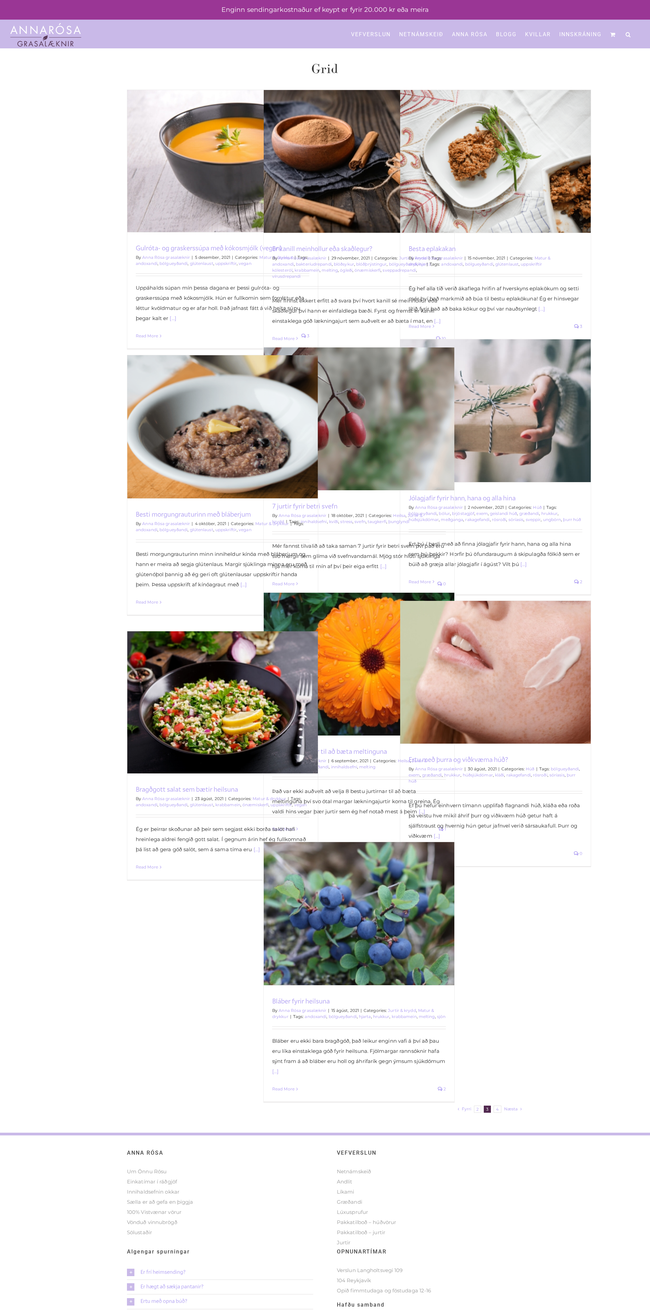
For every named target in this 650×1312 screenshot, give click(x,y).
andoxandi (146, 263)
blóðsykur (344, 264)
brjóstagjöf (463, 513)
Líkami (345, 1192)
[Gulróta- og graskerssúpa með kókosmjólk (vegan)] (222, 161)
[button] (628, 34)
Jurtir (344, 1242)
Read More (147, 335)
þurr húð (572, 519)
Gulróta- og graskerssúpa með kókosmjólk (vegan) (209, 247)
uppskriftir (226, 263)
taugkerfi (377, 521)
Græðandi (349, 1202)
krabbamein (307, 270)
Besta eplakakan (432, 248)
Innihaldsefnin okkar (153, 1192)
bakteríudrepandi (314, 264)
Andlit (344, 1181)
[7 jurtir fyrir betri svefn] (359, 418)
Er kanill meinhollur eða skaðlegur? (322, 248)
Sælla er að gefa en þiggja (160, 1202)
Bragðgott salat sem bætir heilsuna (187, 789)
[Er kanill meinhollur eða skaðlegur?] (359, 161)
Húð (537, 507)
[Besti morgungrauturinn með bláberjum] (222, 427)
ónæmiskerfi (367, 270)
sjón (441, 1016)
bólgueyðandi (173, 263)
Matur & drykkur (272, 523)
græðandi (529, 513)
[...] (172, 318)
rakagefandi (477, 519)
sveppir (533, 519)
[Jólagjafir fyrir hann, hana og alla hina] (495, 410)
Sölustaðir (139, 1232)
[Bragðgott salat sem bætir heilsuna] (222, 702)
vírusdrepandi (286, 276)
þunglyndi (398, 521)
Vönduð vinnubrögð (152, 1222)
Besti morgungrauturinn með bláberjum (193, 514)
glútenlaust (201, 263)
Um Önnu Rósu (147, 1171)
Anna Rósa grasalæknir (166, 257)
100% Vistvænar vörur (154, 1212)
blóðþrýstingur (371, 264)
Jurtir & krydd (402, 1010)
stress (346, 521)
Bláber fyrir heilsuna (301, 1000)
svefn (360, 521)
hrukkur (549, 513)
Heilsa (399, 515)
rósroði (499, 519)
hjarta (365, 1016)
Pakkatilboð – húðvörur (366, 1222)
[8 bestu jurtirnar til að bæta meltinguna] (359, 664)
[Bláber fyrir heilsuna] (359, 914)
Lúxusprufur (352, 1212)
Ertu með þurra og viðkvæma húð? (458, 759)
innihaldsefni (344, 766)
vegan (245, 263)
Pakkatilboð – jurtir (361, 1232)
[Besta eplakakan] (495, 161)
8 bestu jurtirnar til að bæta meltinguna (329, 751)
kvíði (334, 521)
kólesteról (282, 270)
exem (482, 513)
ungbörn (552, 519)
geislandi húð (503, 513)
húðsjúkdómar (478, 774)
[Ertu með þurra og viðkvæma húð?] (495, 672)
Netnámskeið (354, 1171)
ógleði (346, 270)
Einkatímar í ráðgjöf (152, 1181)
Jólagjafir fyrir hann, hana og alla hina (462, 497)
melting (330, 270)
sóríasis (516, 519)
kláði (499, 774)
